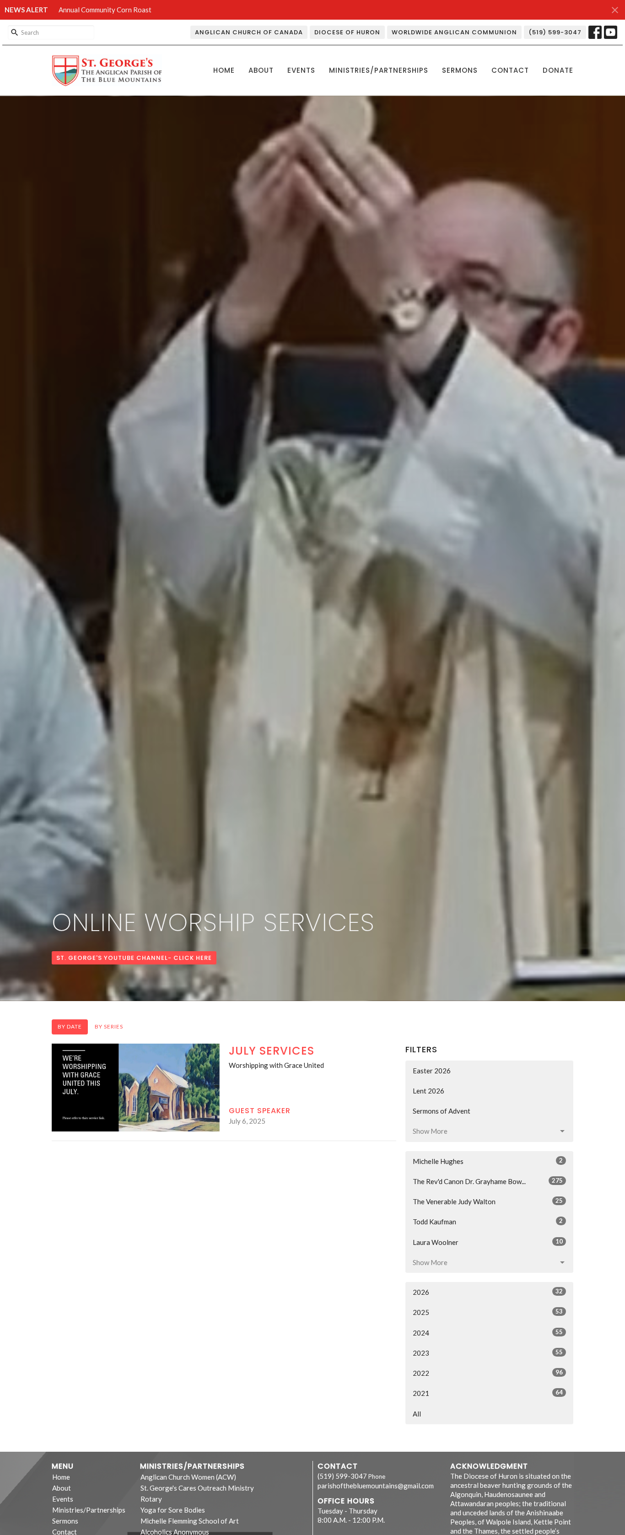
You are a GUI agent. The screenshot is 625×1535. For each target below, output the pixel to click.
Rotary (151, 1499)
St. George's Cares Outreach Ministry (197, 1488)
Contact (510, 70)
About (261, 70)
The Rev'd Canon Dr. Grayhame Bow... (488, 1181)
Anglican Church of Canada (249, 32)
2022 (488, 1372)
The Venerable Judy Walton (488, 1201)
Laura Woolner (488, 1242)
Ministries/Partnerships (378, 70)
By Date (70, 1026)
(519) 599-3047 (555, 32)
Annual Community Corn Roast (105, 9)
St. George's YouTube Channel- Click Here (134, 957)
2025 (488, 1312)
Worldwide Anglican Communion (454, 32)
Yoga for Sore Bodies (172, 1510)
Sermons (460, 70)
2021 (488, 1393)
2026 (488, 1291)
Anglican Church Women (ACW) (188, 1477)
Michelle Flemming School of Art (189, 1521)
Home (224, 70)
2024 (488, 1332)
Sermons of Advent (441, 1111)
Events (301, 70)
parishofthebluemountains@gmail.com (376, 1485)
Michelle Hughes (488, 1161)
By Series (109, 1026)
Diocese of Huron (347, 32)
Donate (558, 70)
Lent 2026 (428, 1091)
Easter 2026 (432, 1070)
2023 (488, 1352)
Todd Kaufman (488, 1221)
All (417, 1414)
